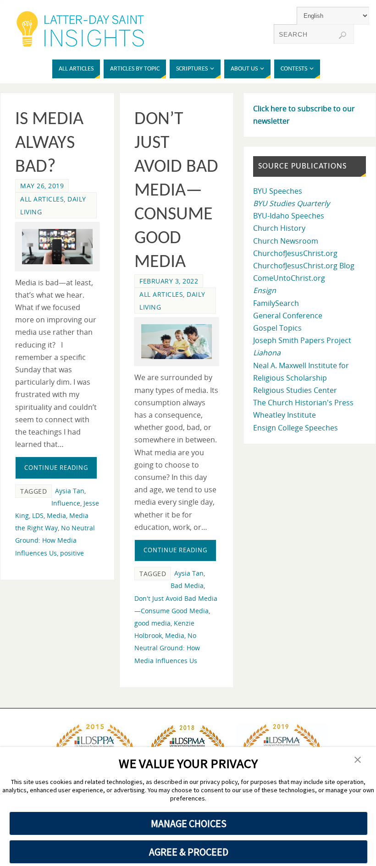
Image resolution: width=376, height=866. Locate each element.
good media (152, 623)
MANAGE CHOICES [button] (189, 823)
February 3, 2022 (168, 281)
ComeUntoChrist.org (289, 278)
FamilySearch (276, 303)
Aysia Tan (69, 490)
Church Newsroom (285, 241)
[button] (357, 760)
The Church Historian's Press (303, 403)
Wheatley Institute (284, 415)
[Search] (342, 35)
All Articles (42, 199)
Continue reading (56, 467)
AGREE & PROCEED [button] (188, 851)
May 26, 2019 (42, 185)
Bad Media (187, 585)
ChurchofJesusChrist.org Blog (303, 266)
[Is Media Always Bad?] (57, 246)
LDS (38, 515)
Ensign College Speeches (295, 428)
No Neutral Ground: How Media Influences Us (55, 540)
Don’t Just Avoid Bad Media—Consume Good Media (176, 191)
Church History (279, 228)
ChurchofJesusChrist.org (295, 253)
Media (56, 515)
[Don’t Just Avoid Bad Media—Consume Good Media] (176, 341)
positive (72, 553)
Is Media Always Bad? (49, 143)
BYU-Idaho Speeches (288, 216)
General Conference (287, 315)
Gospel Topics (277, 328)
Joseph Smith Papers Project (302, 340)
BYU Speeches (277, 191)
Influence (65, 503)
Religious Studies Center (295, 390)
